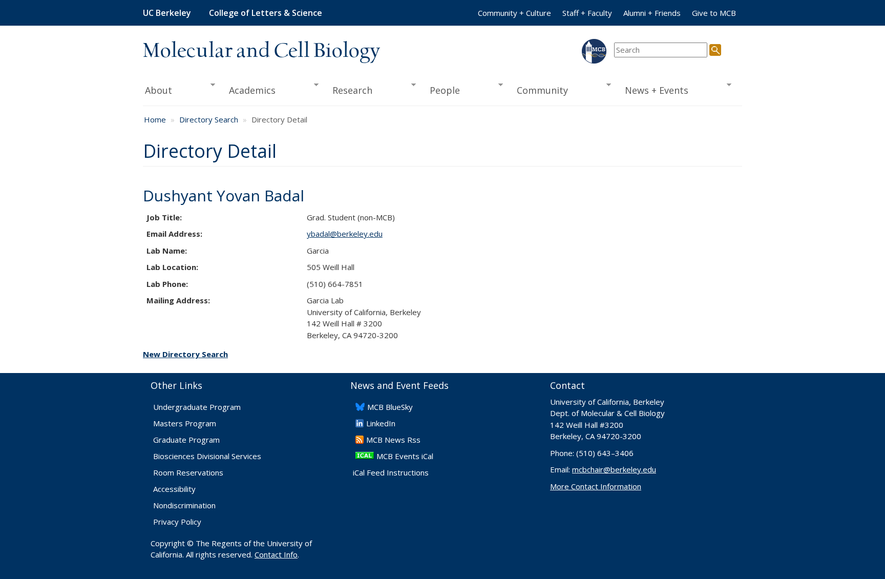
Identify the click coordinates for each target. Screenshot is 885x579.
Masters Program (184, 423)
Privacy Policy (177, 521)
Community (539, 90)
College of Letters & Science (265, 12)
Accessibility (174, 489)
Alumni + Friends (652, 13)
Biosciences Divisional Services (207, 456)
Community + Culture (514, 13)
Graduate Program (186, 440)
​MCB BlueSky (390, 407)
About (157, 90)
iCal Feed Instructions (391, 472)
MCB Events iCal (404, 456)
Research (349, 90)
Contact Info (276, 554)
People (441, 90)
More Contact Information (595, 486)
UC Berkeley (167, 12)
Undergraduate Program (197, 407)
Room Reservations (188, 472)
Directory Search (208, 119)
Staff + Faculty (587, 13)
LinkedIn (380, 423)
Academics (249, 90)
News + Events (653, 90)
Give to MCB (714, 13)
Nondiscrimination (184, 505)
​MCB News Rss (393, 440)
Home (155, 119)
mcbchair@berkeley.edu (614, 469)
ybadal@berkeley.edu (345, 234)
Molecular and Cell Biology (261, 51)
